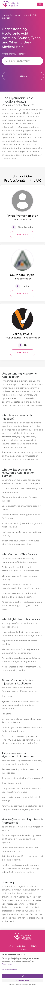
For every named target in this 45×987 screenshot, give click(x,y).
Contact (22, 950)
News (34, 946)
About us (22, 946)
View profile (22, 234)
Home (5, 15)
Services (14, 15)
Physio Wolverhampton (22, 215)
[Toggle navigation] (40, 4)
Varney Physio (22, 334)
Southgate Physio (22, 275)
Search (23, 76)
